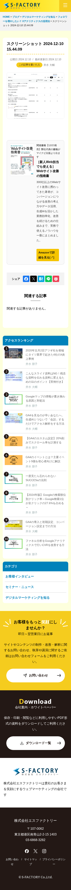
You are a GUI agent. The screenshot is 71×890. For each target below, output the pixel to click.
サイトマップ (30, 861)
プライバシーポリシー (53, 861)
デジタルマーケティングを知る (28, 597)
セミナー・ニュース (20, 587)
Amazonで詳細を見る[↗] (46, 255)
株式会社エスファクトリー (21, 6)
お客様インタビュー (20, 576)
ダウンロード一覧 (38, 743)
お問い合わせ (38, 675)
